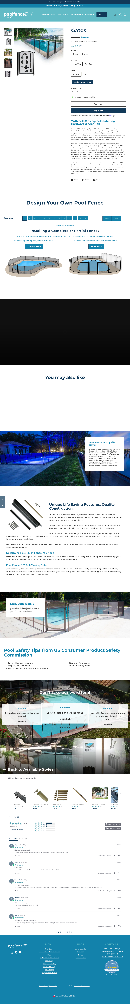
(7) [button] (43, 828)
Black (75, 54)
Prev (107, 218)
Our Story (45, 14)
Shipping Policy (49, 964)
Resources (62, 14)
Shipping (74, 41)
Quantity (76, 88)
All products (80, 949)
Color (74, 50)
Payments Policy (49, 973)
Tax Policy (49, 970)
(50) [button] (44, 824)
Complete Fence (34, 246)
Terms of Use (53, 986)
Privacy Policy (43, 986)
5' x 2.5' (86, 74)
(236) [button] (44, 823)
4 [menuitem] (62, 932)
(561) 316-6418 (77, 6)
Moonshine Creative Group (82, 986)
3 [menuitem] (60, 932)
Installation (76, 14)
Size (73, 70)
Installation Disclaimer (49, 958)
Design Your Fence (82, 82)
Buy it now (98, 111)
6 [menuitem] (67, 932)
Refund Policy (49, 967)
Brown (85, 54)
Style (74, 60)
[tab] (13, 839)
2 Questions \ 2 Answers (16, 829)
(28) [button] (44, 826)
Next (117, 218)
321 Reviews (83, 46)
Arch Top (77, 64)
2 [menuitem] (58, 932)
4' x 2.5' (76, 74)
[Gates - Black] (14, 415)
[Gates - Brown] (16, 415)
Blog (53, 14)
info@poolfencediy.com (112, 956)
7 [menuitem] (69, 932)
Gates (80, 955)
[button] (9, 794)
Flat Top (88, 64)
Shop (101, 14)
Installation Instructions (49, 952)
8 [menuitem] (71, 932)
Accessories (81, 958)
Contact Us (90, 14)
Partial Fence (96, 246)
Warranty (49, 961)
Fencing (80, 952)
